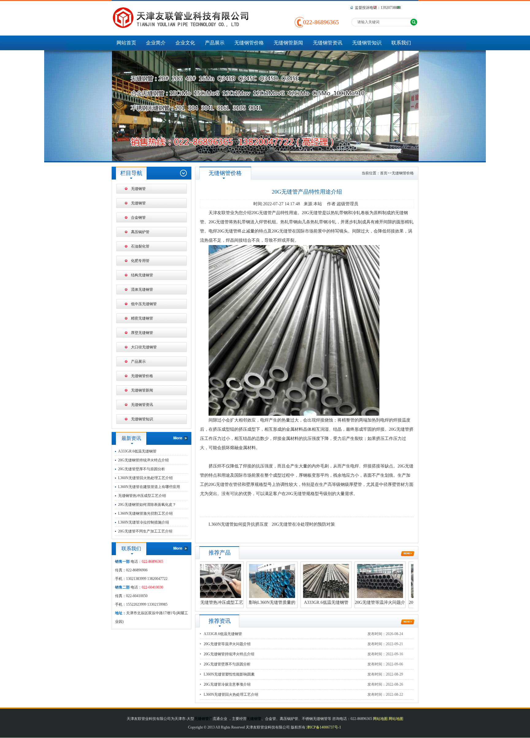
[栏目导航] (183, 173)
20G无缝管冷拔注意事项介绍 (227, 684)
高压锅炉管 (140, 232)
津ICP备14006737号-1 (323, 727)
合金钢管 (138, 217)
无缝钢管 (138, 189)
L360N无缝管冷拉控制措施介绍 (143, 522)
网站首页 (126, 42)
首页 (383, 173)
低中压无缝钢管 (144, 304)
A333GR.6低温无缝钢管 (137, 451)
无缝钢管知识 (367, 42)
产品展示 (215, 42)
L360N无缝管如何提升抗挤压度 (238, 524)
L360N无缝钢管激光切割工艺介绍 (145, 513)
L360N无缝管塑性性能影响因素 (229, 674)
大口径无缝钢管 (144, 347)
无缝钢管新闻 (288, 42)
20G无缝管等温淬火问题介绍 (227, 644)
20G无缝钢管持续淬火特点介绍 (143, 460)
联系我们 (401, 42)
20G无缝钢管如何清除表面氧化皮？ (147, 504)
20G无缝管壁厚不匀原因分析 (141, 469)
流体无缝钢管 (142, 289)
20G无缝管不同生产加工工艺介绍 (145, 531)
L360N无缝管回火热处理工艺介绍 (145, 478)
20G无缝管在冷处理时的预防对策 (303, 524)
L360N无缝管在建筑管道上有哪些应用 (149, 487)
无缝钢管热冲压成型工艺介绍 (142, 496)
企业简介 (156, 42)
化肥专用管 (140, 261)
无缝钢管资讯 (327, 42)
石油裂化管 (140, 246)
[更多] (166, 438)
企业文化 (185, 42)
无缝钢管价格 (249, 42)
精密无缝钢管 (142, 318)
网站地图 (380, 719)
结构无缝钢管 (142, 275)
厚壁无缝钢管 (142, 333)
